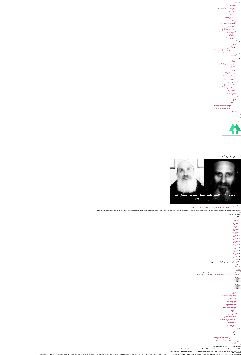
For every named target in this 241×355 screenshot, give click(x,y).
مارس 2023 (235, 236)
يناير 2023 (236, 238)
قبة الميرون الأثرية (232, 11)
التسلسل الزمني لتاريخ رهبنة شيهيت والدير (227, 8)
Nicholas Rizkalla (219, 274)
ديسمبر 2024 (235, 223)
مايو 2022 (236, 248)
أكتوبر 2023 (235, 229)
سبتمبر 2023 (235, 230)
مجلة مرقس (230, 47)
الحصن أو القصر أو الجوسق (230, 17)
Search (239, 117)
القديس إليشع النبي (232, 34)
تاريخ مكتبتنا (233, 21)
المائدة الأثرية (233, 20)
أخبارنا (237, 40)
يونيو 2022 (236, 247)
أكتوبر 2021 (235, 259)
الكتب (232, 46)
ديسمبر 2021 (235, 256)
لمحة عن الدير (235, 3)
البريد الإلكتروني (237, 264)
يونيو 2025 (236, 221)
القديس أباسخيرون (232, 38)
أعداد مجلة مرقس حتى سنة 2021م (223, 50)
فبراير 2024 (235, 227)
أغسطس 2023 (235, 232)
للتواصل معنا (206, 272)
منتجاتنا (234, 43)
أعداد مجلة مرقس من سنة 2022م (223, 52)
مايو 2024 (236, 224)
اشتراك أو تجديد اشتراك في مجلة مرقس (222, 49)
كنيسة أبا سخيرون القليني (230, 15)
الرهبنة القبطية (233, 5)
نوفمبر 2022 (235, 241)
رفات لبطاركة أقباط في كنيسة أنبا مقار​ (227, 31)
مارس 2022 (235, 251)
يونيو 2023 (236, 233)
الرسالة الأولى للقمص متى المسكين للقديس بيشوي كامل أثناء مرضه (216, 207)
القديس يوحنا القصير (231, 35)
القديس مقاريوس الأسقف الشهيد (229, 29)
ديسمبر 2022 (235, 239)
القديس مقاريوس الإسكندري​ (230, 28)
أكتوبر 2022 (235, 242)
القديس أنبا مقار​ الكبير (231, 26)
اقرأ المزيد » (238, 212)
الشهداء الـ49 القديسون (231, 37)
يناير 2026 (236, 220)
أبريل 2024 (236, 226)
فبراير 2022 (235, 253)
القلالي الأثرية (233, 14)
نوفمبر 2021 (235, 257)
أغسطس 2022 (235, 244)
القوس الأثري (233, 9)
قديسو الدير (236, 25)
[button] (120, 57)
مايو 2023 (236, 235)
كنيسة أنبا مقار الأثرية (231, 12)
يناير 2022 (236, 254)
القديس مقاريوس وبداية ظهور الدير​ (228, 6)
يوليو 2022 (236, 245)
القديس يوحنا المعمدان (231, 32)
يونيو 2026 (236, 218)
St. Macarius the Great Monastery (233, 274)
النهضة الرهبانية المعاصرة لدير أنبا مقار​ (228, 23)
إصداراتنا (234, 44)
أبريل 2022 (236, 250)
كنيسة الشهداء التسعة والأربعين (229, 18)
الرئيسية (236, 2)
